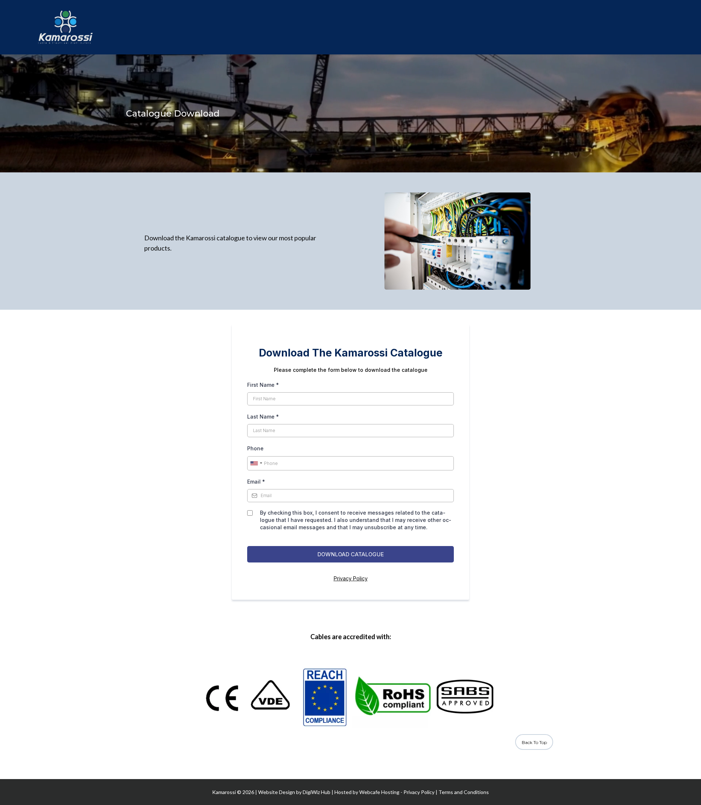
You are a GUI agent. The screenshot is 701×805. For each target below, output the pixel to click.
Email (256, 481)
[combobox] (256, 463)
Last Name (263, 416)
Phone (255, 448)
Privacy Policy (351, 578)
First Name (263, 385)
